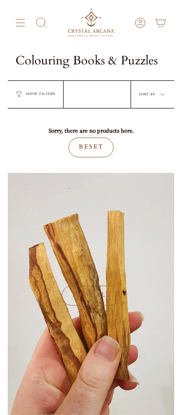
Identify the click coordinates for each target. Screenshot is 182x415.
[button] (41, 23)
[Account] (140, 23)
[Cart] (160, 23)
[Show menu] (20, 23)
